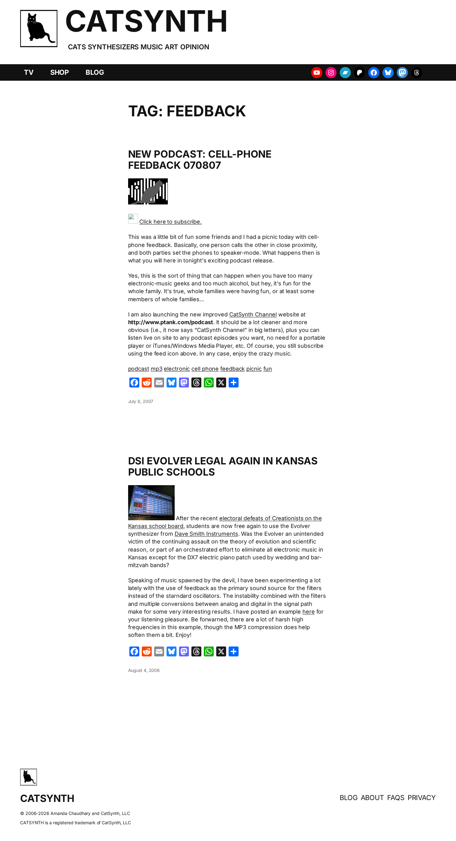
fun (267, 368)
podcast (138, 368)
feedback (232, 368)
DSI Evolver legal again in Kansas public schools (223, 466)
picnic (254, 368)
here (308, 611)
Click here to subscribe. (170, 221)
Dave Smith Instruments (206, 533)
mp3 (157, 368)
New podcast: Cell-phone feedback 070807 (200, 160)
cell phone (205, 368)
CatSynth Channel (253, 314)
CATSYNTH (146, 21)
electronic (177, 368)
